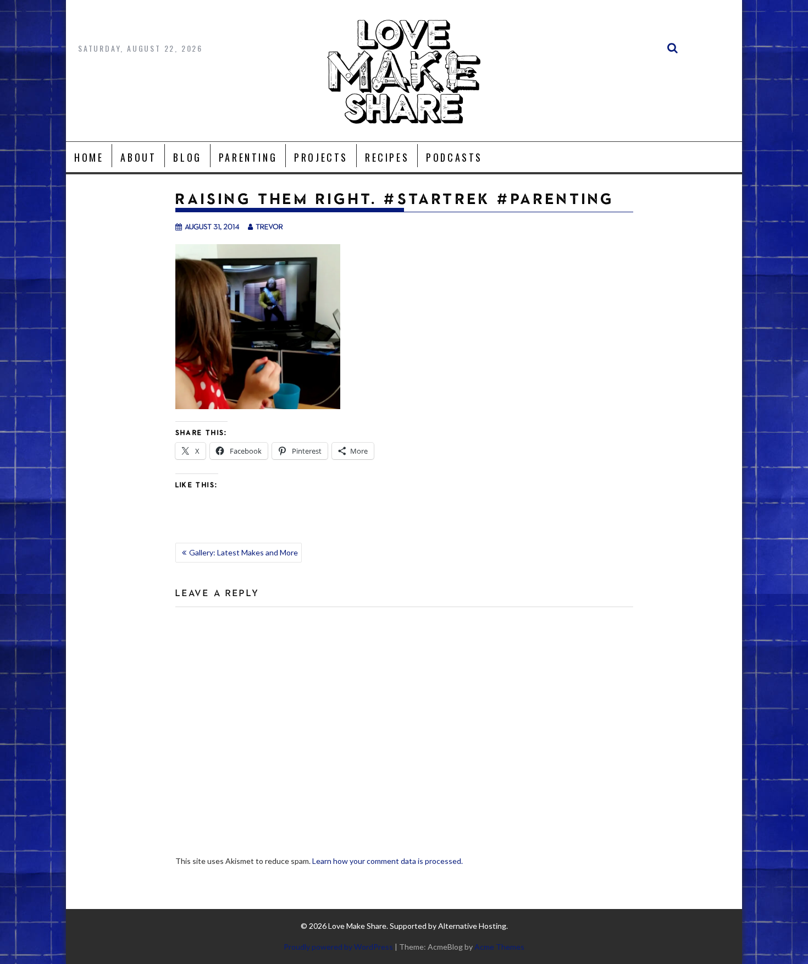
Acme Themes (499, 946)
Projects (321, 157)
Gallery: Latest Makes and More (243, 552)
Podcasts (454, 157)
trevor (269, 226)
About (138, 157)
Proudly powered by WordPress (338, 946)
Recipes (387, 157)
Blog (187, 157)
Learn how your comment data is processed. (387, 861)
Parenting (248, 157)
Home (88, 157)
